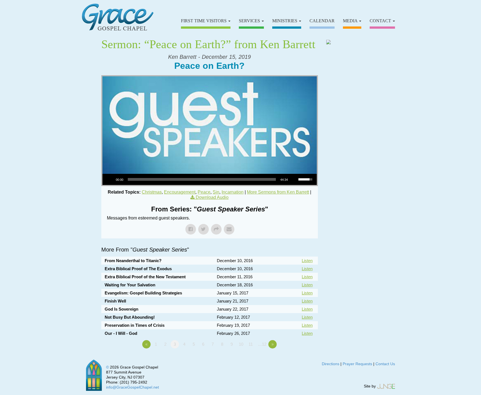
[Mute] (294, 179)
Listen (307, 260)
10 (241, 344)
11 (251, 344)
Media (351, 20)
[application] (209, 179)
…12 (262, 344)
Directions (330, 364)
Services (250, 20)
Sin (216, 192)
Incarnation (233, 192)
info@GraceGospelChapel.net (132, 387)
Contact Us (385, 364)
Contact (381, 20)
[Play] (109, 179)
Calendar (322, 20)
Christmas (152, 192)
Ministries (285, 20)
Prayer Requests (357, 364)
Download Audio (212, 197)
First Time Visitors (204, 20)
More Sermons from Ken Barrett (278, 192)
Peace (204, 192)
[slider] (202, 179)
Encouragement (179, 192)
